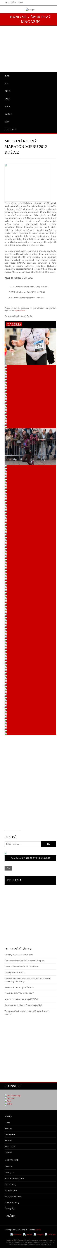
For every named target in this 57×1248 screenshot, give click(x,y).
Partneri (8, 1140)
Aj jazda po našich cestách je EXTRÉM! (21, 999)
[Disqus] (30, 784)
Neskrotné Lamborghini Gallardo (19, 987)
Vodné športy (11, 1190)
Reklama (8, 1128)
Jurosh (38, 1230)
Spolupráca (10, 1134)
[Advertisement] (28, 913)
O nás (7, 1122)
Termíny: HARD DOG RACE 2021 (19, 954)
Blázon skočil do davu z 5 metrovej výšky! (23, 1005)
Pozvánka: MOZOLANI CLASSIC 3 (19, 993)
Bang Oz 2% (10, 1146)
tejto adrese (20, 310)
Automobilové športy (14, 1178)
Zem (8, 868)
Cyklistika (9, 1166)
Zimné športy (11, 1184)
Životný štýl (10, 1208)
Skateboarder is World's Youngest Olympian (24, 960)
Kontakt (8, 1152)
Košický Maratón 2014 (14, 972)
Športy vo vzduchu (13, 1196)
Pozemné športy (12, 1202)
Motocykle (9, 1172)
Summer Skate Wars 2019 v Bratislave (21, 966)
